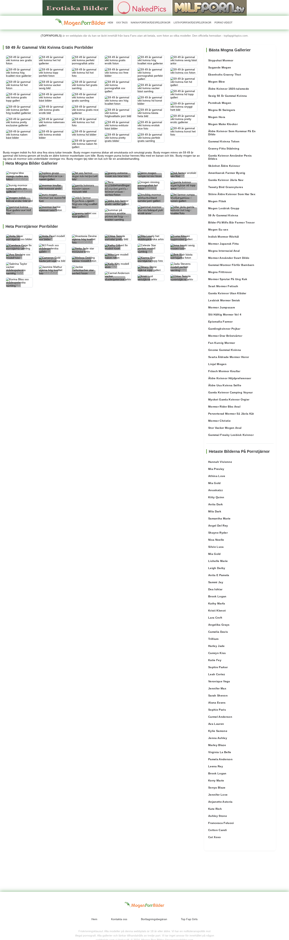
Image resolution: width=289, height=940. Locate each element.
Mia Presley (216, 468)
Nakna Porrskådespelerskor (150, 22)
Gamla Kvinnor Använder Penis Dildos (230, 157)
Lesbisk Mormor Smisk (224, 300)
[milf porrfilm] (209, 7)
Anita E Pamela (218, 575)
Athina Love (216, 476)
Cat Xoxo (214, 837)
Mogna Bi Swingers (221, 110)
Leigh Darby (216, 568)
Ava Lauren (216, 723)
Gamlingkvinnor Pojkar (224, 328)
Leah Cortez (216, 674)
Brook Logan (217, 596)
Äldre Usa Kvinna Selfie (224, 385)
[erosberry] (80, 22)
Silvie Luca (216, 546)
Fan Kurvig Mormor (221, 342)
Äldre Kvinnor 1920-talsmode (228, 88)
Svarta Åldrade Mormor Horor (228, 357)
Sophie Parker (218, 667)
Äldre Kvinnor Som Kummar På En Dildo (232, 133)
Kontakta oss (119, 919)
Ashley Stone (217, 815)
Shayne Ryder (218, 532)
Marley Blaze (217, 745)
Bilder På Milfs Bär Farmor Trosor (231, 222)
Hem (110, 22)
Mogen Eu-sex (218, 229)
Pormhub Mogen (219, 102)
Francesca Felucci (221, 823)
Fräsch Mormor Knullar (224, 371)
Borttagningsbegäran (154, 919)
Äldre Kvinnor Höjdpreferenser (229, 378)
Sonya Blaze (216, 787)
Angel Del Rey (218, 525)
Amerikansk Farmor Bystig (226, 172)
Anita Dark (215, 504)
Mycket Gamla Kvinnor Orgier (228, 399)
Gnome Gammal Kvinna (224, 349)
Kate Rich (215, 808)
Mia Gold (214, 483)
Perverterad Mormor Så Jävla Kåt (231, 413)
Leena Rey (215, 766)
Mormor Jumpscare (221, 307)
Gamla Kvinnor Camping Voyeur (230, 392)
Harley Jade (216, 646)
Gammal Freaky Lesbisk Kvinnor (231, 434)
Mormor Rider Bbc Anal (224, 406)
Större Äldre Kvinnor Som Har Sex (231, 194)
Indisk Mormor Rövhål (223, 236)
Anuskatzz (215, 490)
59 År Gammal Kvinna (223, 215)
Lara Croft (215, 617)
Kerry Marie (216, 780)
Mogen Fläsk (217, 201)
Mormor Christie (219, 420)
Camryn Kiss (217, 653)
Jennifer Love (218, 794)
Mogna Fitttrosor (220, 272)
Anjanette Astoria (220, 801)
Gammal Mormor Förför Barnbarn (231, 265)
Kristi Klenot (217, 610)
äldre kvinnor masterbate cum (71, 155)
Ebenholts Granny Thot (224, 74)
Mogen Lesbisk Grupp (223, 208)
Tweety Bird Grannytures (225, 187)
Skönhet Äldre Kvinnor (224, 165)
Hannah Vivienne (220, 461)
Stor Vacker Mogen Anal (225, 427)
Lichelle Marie (218, 561)
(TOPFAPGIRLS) (51, 35)
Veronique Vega (219, 681)
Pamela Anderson (220, 759)
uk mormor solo (23, 158)
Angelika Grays (219, 624)
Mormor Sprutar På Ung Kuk (227, 279)
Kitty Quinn (216, 497)
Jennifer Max (217, 688)
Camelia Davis (218, 631)
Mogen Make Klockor (223, 124)
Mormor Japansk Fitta (223, 243)
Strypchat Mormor (220, 60)
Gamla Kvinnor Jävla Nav (225, 180)
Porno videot (223, 22)
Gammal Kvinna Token (224, 141)
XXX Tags (122, 22)
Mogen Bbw (216, 81)
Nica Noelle (216, 539)
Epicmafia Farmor (220, 321)
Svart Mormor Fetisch (223, 286)
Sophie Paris (217, 709)
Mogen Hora (216, 117)
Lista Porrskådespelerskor (192, 22)
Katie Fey (214, 660)
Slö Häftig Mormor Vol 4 (224, 314)
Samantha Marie (219, 518)
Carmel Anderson (220, 716)
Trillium (213, 638)
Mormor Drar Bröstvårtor (225, 335)
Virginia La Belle (219, 752)
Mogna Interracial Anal (224, 250)
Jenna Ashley (217, 738)
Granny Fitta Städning (223, 148)
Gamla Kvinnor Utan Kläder (227, 293)
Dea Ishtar (215, 589)
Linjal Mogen (217, 364)
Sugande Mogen (219, 67)
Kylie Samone (217, 730)
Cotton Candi (217, 830)
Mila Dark (214, 511)
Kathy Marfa (216, 603)
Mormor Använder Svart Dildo (228, 257)
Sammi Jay (215, 582)
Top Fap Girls (189, 919)
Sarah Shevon (218, 695)
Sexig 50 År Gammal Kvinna (227, 95)
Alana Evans (217, 702)
